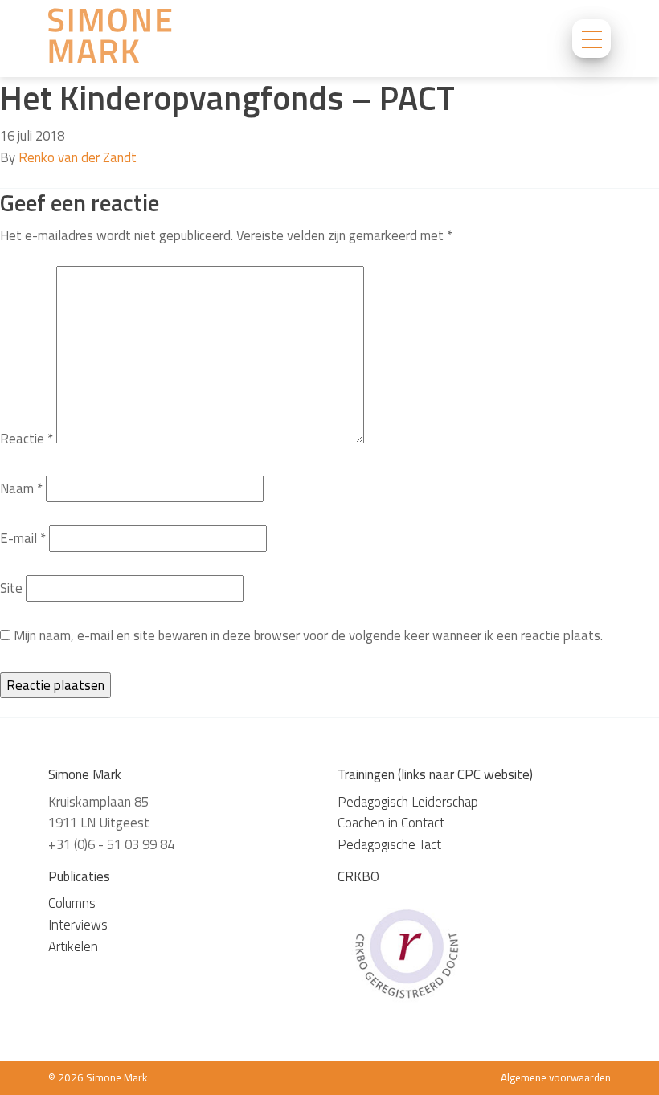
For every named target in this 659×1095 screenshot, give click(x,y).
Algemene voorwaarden (556, 1077)
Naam (21, 488)
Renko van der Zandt (77, 157)
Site (11, 588)
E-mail (23, 538)
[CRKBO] (406, 952)
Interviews (78, 924)
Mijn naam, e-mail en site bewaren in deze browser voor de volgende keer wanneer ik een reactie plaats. (308, 635)
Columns (72, 903)
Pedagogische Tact (389, 844)
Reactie (26, 438)
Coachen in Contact (391, 822)
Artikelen (73, 946)
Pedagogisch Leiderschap (408, 801)
